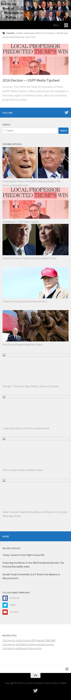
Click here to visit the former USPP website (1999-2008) (28, 640)
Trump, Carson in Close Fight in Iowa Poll (23, 555)
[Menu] (67, 669)
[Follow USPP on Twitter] (67, 112)
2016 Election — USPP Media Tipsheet (31, 80)
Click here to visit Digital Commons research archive (28, 644)
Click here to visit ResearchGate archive (21, 648)
